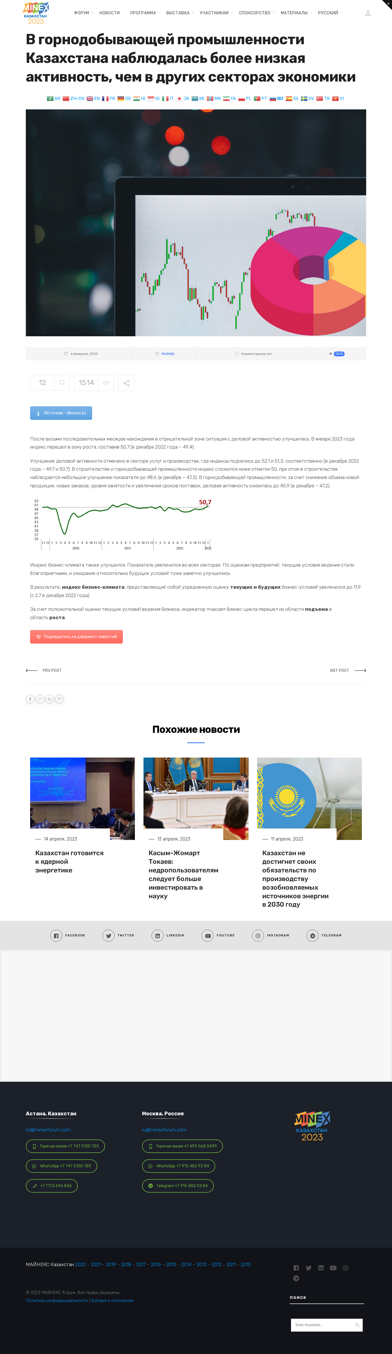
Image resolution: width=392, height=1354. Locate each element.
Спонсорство (255, 13)
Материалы (294, 13)
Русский (328, 13)
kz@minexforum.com (48, 1130)
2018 (126, 1264)
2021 (96, 1264)
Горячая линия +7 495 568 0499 (186, 1146)
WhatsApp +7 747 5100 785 (65, 1166)
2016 (156, 1264)
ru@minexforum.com (164, 1130)
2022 (80, 1264)
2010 (246, 1264)
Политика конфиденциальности (57, 1300)
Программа (143, 13)
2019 (111, 1264)
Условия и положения (112, 1300)
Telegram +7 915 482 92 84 (182, 1185)
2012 (217, 1264)
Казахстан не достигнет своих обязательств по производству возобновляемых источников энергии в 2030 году (295, 878)
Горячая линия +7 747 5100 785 (69, 1146)
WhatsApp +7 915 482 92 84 (182, 1166)
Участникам (214, 13)
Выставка (178, 13)
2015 (171, 1264)
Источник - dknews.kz (65, 413)
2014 (186, 1264)
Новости (110, 13)
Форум (81, 13)
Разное (168, 354)
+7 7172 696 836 (56, 1185)
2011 (231, 1264)
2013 (202, 1264)
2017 (141, 1264)
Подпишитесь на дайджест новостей (80, 636)
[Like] (61, 382)
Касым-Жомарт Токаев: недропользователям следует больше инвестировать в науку (183, 874)
